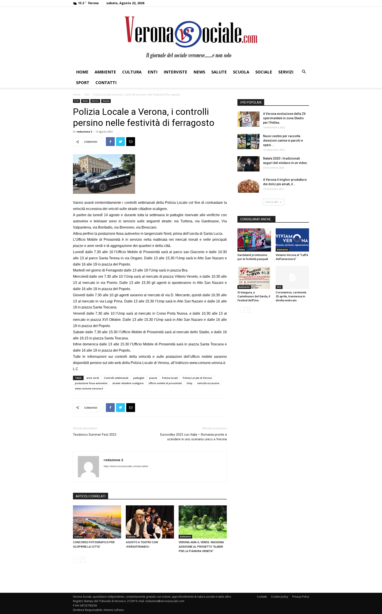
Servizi (285, 72)
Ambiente (105, 72)
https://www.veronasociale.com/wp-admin (126, 466)
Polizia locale (170, 377)
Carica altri (272, 202)
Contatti (106, 82)
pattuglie (138, 377)
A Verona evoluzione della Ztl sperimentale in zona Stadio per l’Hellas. (284, 118)
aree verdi (92, 377)
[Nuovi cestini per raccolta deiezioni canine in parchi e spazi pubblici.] (248, 141)
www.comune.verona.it (207, 363)
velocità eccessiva (208, 383)
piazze (153, 377)
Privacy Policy (300, 597)
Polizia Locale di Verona (197, 377)
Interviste (175, 72)
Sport (82, 82)
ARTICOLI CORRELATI (90, 496)
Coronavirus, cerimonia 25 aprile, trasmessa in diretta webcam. (291, 296)
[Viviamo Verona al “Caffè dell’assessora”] (292, 239)
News (199, 72)
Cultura (131, 72)
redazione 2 (84, 131)
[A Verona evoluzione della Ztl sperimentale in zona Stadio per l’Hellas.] (248, 119)
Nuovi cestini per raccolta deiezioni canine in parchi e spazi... (283, 140)
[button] (303, 72)
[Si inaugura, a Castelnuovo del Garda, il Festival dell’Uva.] (254, 277)
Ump (189, 383)
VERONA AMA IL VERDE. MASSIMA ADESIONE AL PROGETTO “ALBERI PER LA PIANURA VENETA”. (201, 547)
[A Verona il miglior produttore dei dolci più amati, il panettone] (248, 185)
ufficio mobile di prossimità (165, 383)
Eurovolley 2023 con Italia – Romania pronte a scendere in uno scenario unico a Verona (193, 437)
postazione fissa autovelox (91, 383)
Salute (219, 72)
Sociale (263, 72)
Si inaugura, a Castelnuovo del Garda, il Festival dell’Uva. (253, 296)
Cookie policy (279, 597)
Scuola (241, 72)
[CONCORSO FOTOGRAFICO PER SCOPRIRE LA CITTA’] (97, 522)
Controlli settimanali (116, 377)
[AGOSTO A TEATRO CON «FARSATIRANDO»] (150, 522)
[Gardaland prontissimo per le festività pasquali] (254, 239)
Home (82, 72)
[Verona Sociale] (191, 37)
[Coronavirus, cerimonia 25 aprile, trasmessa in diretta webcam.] (292, 277)
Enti (152, 72)
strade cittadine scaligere (128, 383)
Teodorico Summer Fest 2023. (95, 435)
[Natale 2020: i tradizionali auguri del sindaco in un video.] (248, 163)
